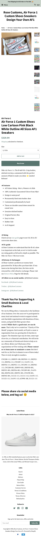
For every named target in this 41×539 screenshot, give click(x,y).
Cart (38, 5)
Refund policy (20, 499)
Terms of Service (20, 496)
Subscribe (34, 523)
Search (20, 472)
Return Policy (9, 274)
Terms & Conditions (20, 490)
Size (2, 147)
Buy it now (20, 163)
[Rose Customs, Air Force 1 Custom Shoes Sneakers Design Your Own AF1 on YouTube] (26, 508)
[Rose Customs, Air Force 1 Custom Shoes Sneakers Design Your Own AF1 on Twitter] (14, 508)
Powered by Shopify (30, 531)
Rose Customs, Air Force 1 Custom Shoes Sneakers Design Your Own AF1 (20, 16)
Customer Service (20, 488)
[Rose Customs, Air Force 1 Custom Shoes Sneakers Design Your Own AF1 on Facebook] (18, 508)
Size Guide (20, 482)
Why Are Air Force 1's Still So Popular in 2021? (20, 415)
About (20, 474)
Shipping (4, 142)
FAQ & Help (20, 480)
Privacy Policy (20, 493)
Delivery (20, 477)
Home (3, 28)
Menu (6, 5)
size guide (15, 238)
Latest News (20, 411)
